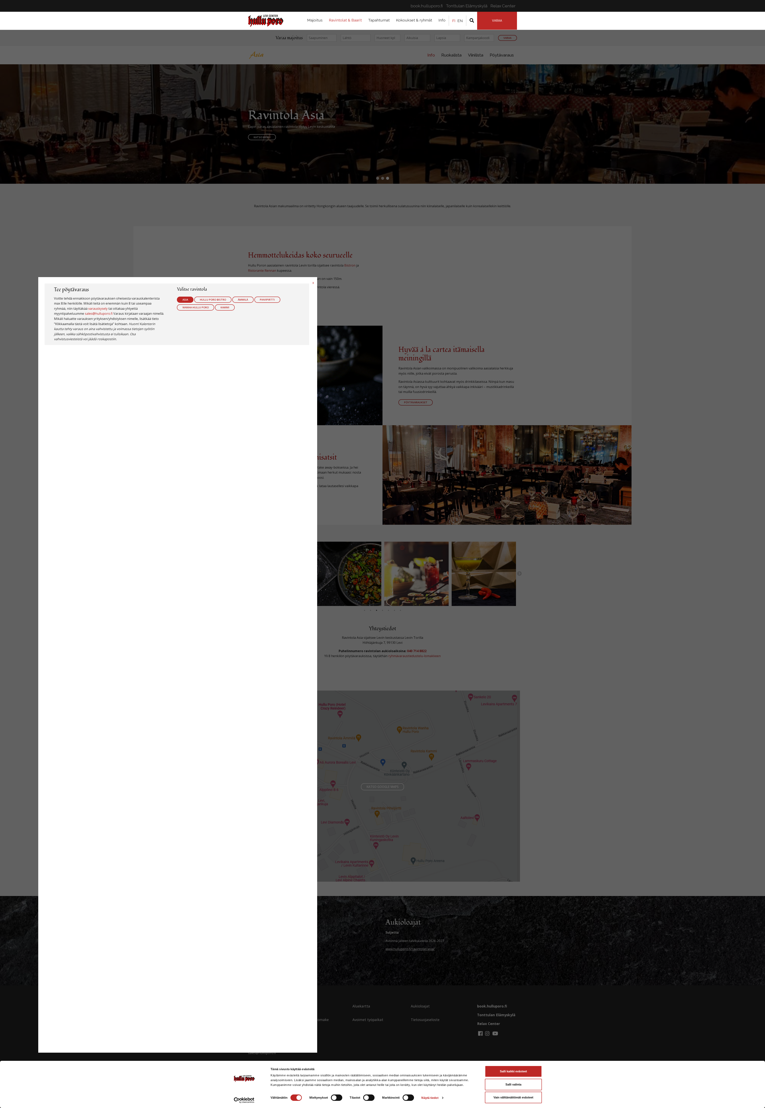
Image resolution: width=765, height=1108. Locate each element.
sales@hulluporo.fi (99, 313)
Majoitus (315, 20)
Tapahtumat (379, 20)
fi (453, 21)
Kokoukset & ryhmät (414, 20)
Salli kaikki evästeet (513, 1071)
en (460, 21)
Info (441, 20)
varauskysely (98, 308)
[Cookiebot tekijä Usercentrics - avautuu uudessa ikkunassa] (244, 1100)
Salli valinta (513, 1084)
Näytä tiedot (429, 1097)
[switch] (336, 1097)
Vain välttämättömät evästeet (513, 1097)
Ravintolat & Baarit (345, 20)
